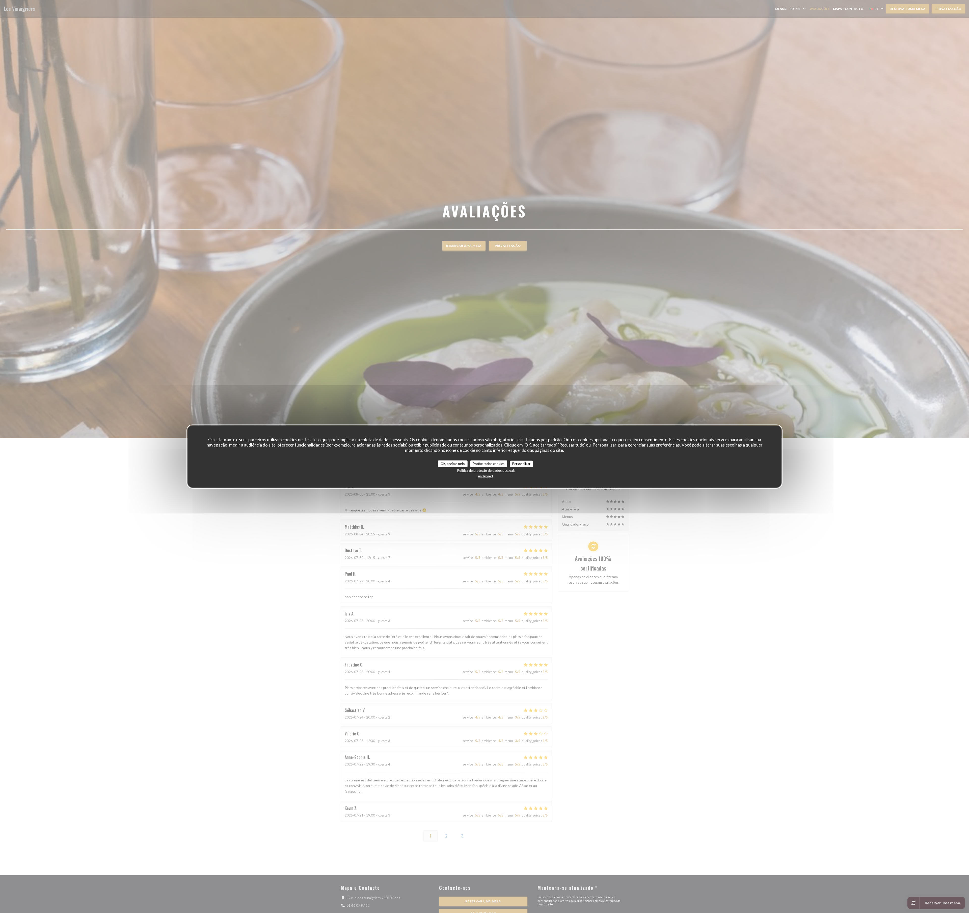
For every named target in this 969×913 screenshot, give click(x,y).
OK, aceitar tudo (453, 463)
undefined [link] (485, 476)
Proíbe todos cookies (488, 463)
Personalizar (521, 463)
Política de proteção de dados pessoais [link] (486, 470)
